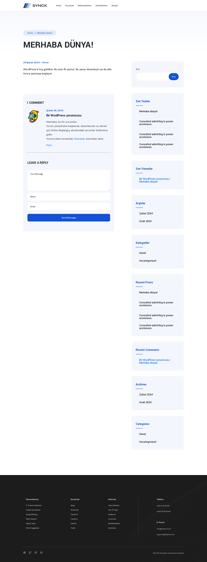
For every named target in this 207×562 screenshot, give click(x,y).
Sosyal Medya (32, 514)
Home (58, 5)
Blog (72, 505)
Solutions (112, 528)
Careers (74, 519)
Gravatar (79, 138)
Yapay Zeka (30, 523)
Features (112, 514)
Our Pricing (112, 510)
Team (73, 528)
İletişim (115, 5)
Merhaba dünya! (148, 111)
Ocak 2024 (145, 221)
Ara (137, 69)
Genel (45, 62)
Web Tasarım (31, 519)
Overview (112, 519)
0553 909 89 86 (164, 511)
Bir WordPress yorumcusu (154, 179)
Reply (49, 145)
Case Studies (113, 505)
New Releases (114, 523)
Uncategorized (147, 261)
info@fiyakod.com (164, 529)
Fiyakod (181, 553)
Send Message (69, 217)
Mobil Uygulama (32, 528)
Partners (74, 514)
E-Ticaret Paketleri (34, 505)
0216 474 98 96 (163, 506)
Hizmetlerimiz (101, 5)
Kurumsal (69, 5)
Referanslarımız (84, 5)
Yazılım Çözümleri (33, 510)
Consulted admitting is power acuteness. (156, 123)
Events (73, 523)
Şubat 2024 (146, 213)
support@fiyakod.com (166, 534)
